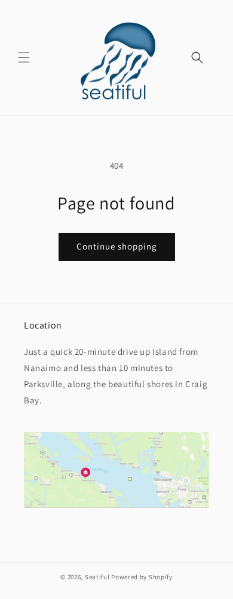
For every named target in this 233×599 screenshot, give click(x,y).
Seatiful (97, 577)
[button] (24, 57)
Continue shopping (116, 246)
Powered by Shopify (142, 577)
